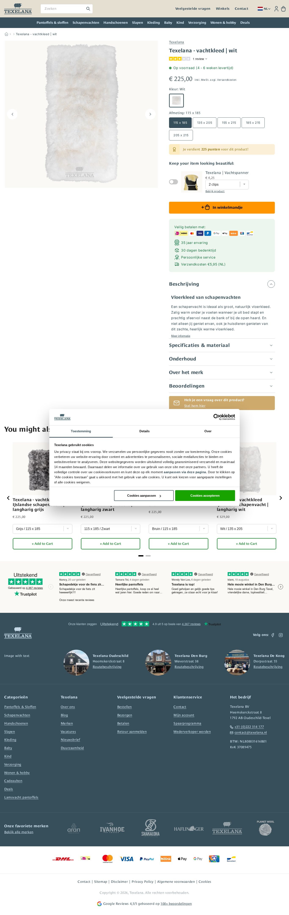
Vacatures (68, 732)
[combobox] (66, 9)
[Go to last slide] (8, 498)
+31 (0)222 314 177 (249, 727)
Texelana (176, 42)
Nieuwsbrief (70, 740)
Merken (67, 723)
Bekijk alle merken (18, 832)
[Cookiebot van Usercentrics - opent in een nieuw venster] (216, 417)
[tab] (140, 555)
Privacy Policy (143, 882)
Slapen (137, 23)
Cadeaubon (13, 781)
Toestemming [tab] (81, 431)
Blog (64, 715)
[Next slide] (280, 498)
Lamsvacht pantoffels (21, 797)
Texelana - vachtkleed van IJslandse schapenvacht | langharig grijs (40, 504)
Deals (8, 789)
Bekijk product (214, 191)
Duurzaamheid (72, 748)
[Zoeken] (88, 8)
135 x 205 (204, 122)
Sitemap (100, 882)
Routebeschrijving (107, 667)
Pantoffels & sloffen (52, 23)
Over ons (68, 707)
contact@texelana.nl (251, 732)
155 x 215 (229, 122)
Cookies (205, 882)
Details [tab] (144, 431)
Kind (180, 23)
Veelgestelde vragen (193, 9)
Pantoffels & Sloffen (20, 707)
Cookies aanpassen (141, 495)
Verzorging (197, 23)
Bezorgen (124, 715)
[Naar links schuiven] (12, 114)
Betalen (123, 723)
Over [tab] (208, 431)
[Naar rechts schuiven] (150, 114)
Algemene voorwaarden (176, 882)
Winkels (223, 9)
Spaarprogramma (187, 723)
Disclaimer (119, 882)
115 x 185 (180, 122)
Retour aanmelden (132, 732)
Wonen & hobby (223, 23)
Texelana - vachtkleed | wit (36, 34)
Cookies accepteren (205, 495)
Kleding (153, 23)
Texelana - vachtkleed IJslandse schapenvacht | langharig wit (242, 504)
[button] (283, 9)
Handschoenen (115, 23)
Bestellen (124, 707)
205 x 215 (180, 135)
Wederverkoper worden (192, 732)
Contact (241, 9)
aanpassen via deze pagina (185, 472)
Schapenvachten (86, 23)
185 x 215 (253, 122)
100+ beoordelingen (176, 904)
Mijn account (183, 715)
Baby (168, 23)
